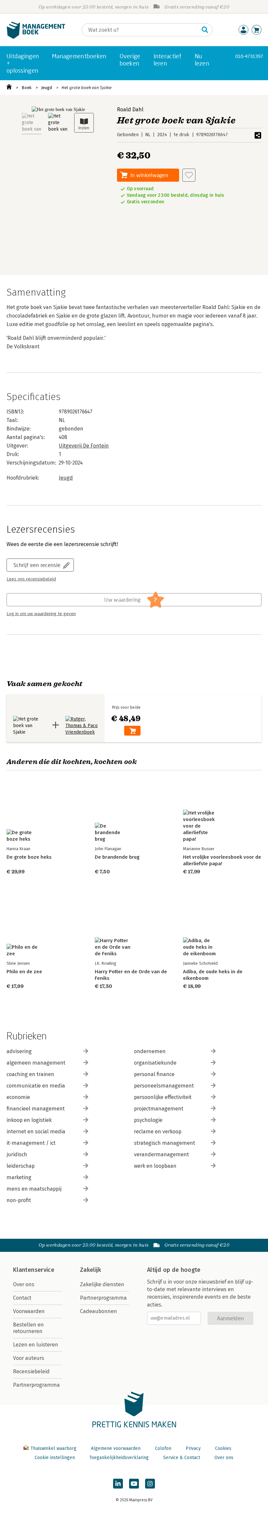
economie (18, 1097)
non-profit (19, 1200)
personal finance (154, 1074)
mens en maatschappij (34, 1189)
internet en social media (36, 1131)
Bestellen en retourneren (28, 1328)
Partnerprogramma (36, 1385)
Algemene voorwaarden (116, 1448)
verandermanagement (161, 1154)
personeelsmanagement (164, 1086)
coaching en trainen (30, 1074)
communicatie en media (36, 1086)
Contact (22, 1298)
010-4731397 (249, 56)
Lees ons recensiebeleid (31, 579)
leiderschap (21, 1166)
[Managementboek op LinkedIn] (118, 1484)
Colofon (163, 1448)
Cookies (223, 1448)
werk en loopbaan (155, 1166)
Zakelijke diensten (102, 1284)
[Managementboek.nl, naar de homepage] (36, 37)
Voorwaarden (29, 1311)
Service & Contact (181, 1457)
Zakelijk (90, 1269)
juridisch (17, 1154)
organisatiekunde (155, 1063)
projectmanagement (158, 1109)
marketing (19, 1177)
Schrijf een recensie (36, 565)
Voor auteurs (28, 1358)
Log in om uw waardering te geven (41, 613)
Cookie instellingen (55, 1457)
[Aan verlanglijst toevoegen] (188, 175)
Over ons (23, 1284)
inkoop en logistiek (29, 1120)
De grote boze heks (29, 857)
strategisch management (164, 1143)
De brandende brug (117, 857)
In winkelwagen (149, 175)
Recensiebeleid (31, 1371)
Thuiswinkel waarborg (53, 1448)
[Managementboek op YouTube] (134, 1484)
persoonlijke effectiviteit (163, 1097)
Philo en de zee (24, 972)
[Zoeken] (205, 29)
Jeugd (46, 87)
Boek (26, 87)
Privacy (193, 1448)
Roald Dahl (130, 109)
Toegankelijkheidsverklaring (119, 1457)
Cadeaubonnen (98, 1311)
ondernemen (150, 1051)
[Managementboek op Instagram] (150, 1484)
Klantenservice (33, 1269)
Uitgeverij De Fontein (84, 446)
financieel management (36, 1109)
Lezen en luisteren (35, 1345)
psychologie (148, 1120)
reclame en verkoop (157, 1131)
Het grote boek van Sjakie (86, 87)
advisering (19, 1051)
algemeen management (36, 1063)
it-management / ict (31, 1143)
